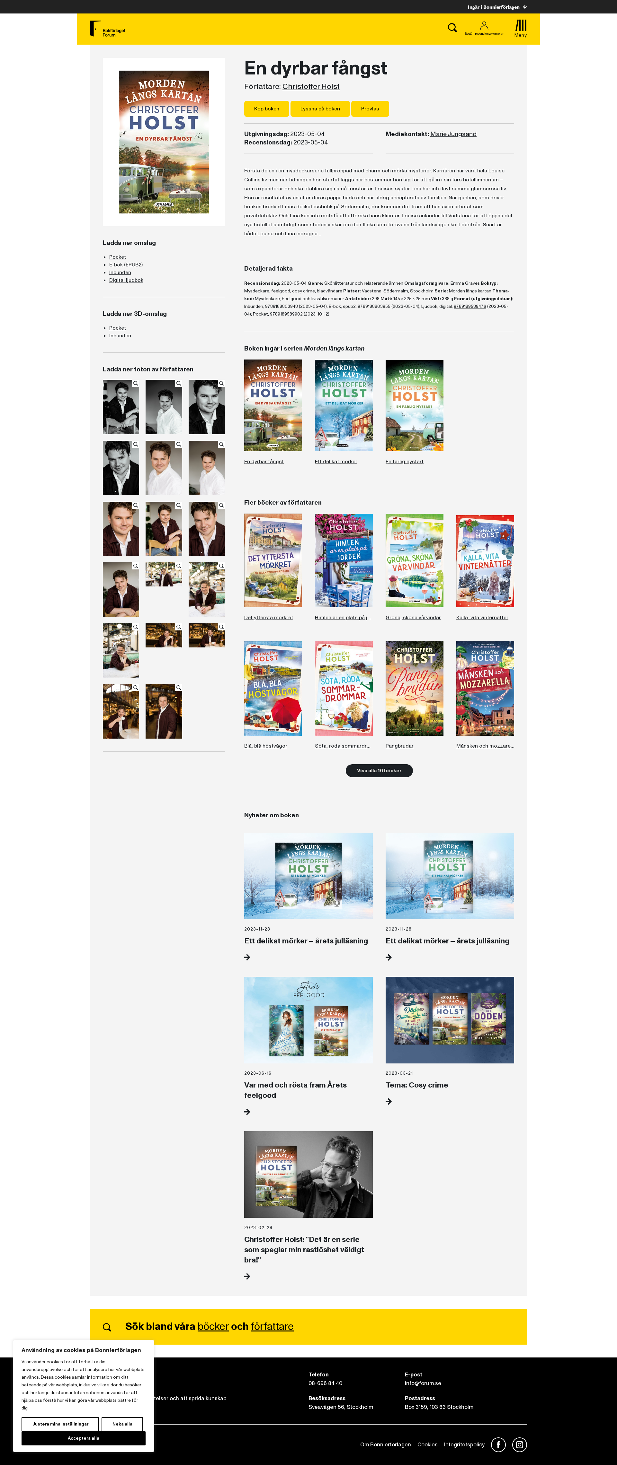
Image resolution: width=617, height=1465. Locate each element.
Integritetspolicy (464, 1444)
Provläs (370, 108)
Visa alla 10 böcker (379, 770)
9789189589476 (470, 306)
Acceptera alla (83, 1438)
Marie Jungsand (453, 134)
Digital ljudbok (126, 280)
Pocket (117, 257)
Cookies (427, 1444)
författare (272, 1327)
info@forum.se (423, 1383)
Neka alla (122, 1424)
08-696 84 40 (325, 1383)
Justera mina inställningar (60, 1424)
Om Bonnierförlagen (385, 1444)
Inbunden (120, 272)
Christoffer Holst (311, 86)
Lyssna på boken (320, 108)
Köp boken (266, 108)
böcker (213, 1327)
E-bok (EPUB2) (126, 264)
